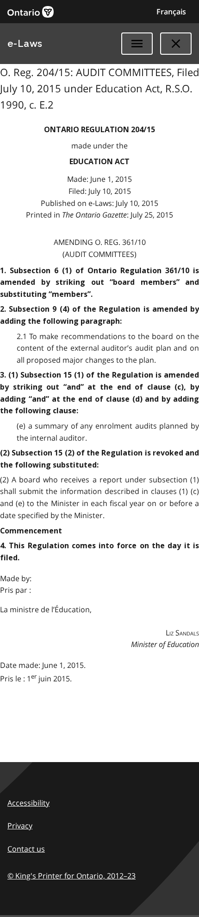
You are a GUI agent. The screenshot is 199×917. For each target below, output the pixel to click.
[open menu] (137, 43)
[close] (176, 43)
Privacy (19, 826)
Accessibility (28, 803)
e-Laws (25, 43)
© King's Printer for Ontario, (71, 876)
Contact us (26, 849)
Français (171, 11)
